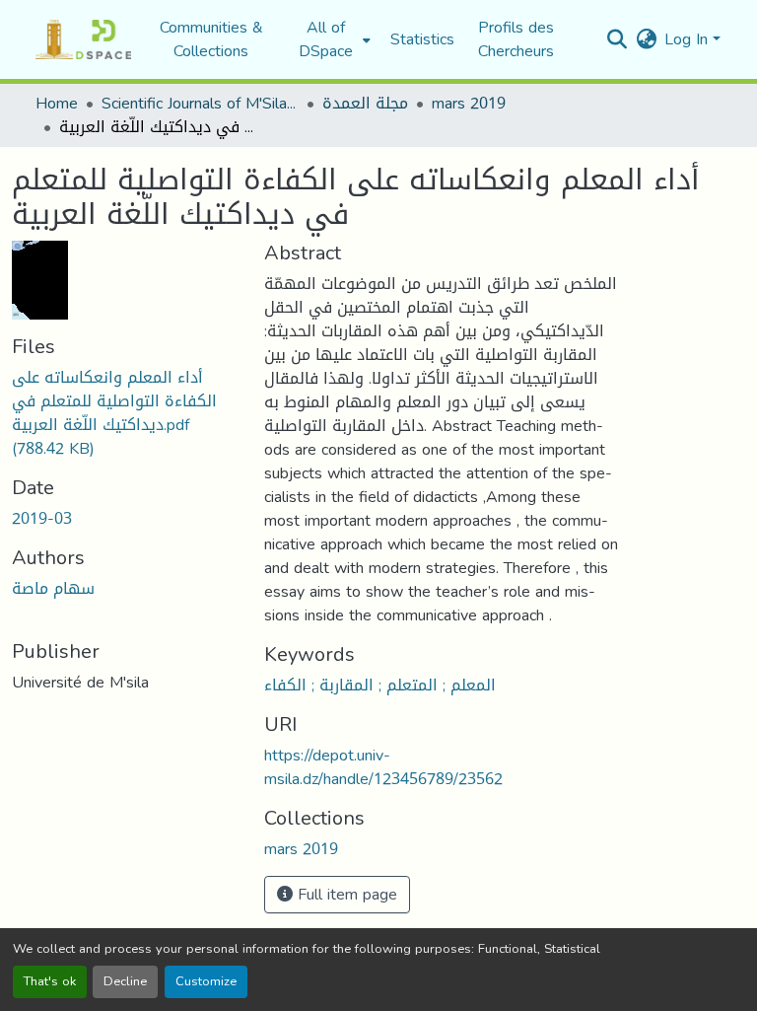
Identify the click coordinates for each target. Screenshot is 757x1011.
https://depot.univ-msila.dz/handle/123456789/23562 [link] (383, 767)
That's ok (50, 981)
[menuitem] (332, 39)
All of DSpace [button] (326, 39)
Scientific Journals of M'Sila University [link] (200, 103)
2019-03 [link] (42, 518)
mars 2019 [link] (469, 103)
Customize (206, 981)
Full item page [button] (345, 894)
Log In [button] (688, 39)
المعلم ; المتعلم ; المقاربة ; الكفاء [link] (380, 685)
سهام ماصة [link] (53, 588)
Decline (125, 981)
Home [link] (56, 103)
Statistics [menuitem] (422, 39)
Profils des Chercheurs (516, 39)
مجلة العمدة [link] (365, 103)
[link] (126, 413)
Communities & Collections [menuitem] (211, 39)
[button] (83, 39)
